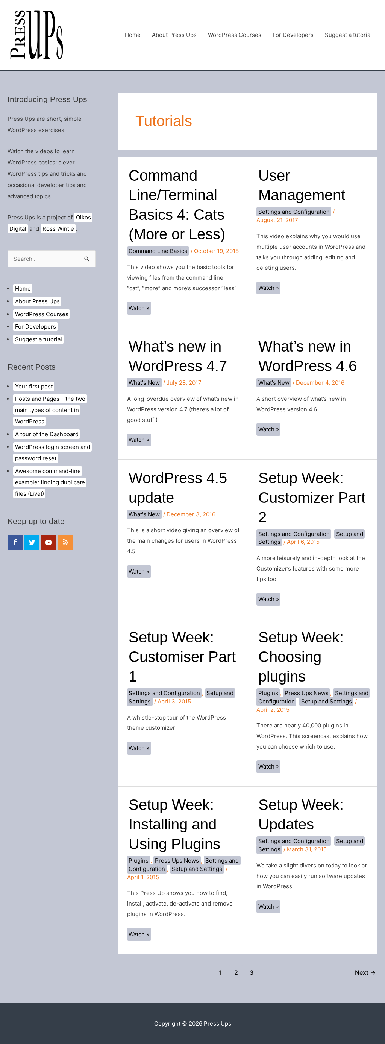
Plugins (268, 693)
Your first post (34, 386)
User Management (301, 185)
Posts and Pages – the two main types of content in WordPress (50, 410)
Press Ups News (307, 693)
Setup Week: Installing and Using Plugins (174, 824)
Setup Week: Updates (301, 814)
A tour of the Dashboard (47, 434)
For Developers (293, 34)
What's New (144, 382)
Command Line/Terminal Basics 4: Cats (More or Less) (177, 204)
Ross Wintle (58, 228)
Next (365, 972)
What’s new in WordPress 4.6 (307, 356)
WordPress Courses (234, 34)
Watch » (139, 309)
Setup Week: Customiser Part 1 (182, 657)
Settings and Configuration (294, 211)
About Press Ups (174, 34)
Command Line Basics (158, 250)
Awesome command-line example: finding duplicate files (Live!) (50, 482)
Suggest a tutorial (348, 34)
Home (133, 34)
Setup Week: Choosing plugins (301, 657)
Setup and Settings (326, 701)
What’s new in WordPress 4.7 (178, 356)
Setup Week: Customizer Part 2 (311, 497)
